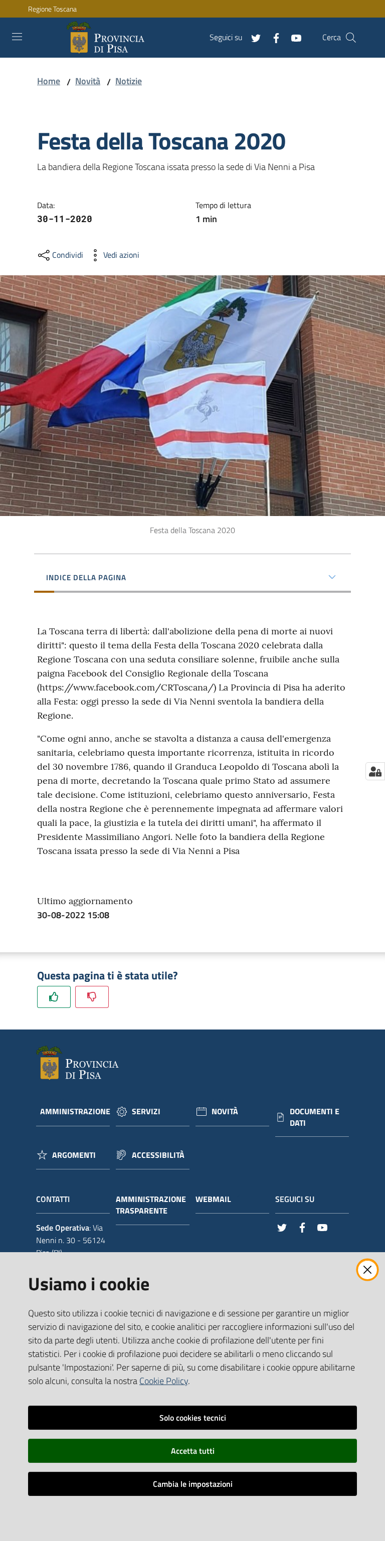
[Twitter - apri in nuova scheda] (252, 37)
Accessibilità (158, 1155)
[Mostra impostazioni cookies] (375, 771)
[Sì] (54, 996)
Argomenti (74, 1155)
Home (48, 81)
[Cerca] (351, 38)
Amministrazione (75, 1111)
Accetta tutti (193, 1451)
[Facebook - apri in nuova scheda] (272, 37)
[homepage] (107, 37)
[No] (92, 996)
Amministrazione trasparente (151, 1205)
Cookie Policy (163, 1381)
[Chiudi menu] (349, 20)
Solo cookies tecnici (192, 1418)
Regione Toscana (52, 9)
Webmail (213, 1199)
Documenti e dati (314, 1117)
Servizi (146, 1111)
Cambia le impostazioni (193, 1484)
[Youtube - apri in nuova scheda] (292, 37)
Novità (87, 81)
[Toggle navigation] (17, 37)
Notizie (128, 81)
